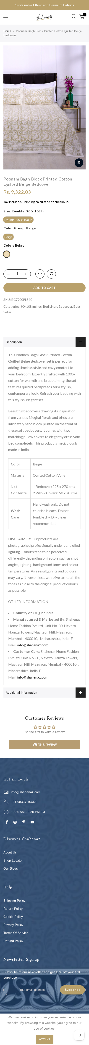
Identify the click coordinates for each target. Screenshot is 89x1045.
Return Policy (13, 908)
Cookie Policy (13, 916)
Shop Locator (13, 860)
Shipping (29, 202)
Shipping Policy (14, 900)
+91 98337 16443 (24, 802)
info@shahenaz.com (32, 645)
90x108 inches (31, 306)
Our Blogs (10, 868)
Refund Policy (13, 941)
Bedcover (65, 306)
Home (7, 31)
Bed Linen (50, 306)
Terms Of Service (15, 933)
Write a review (45, 744)
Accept (44, 1039)
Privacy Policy (13, 925)
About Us (10, 852)
